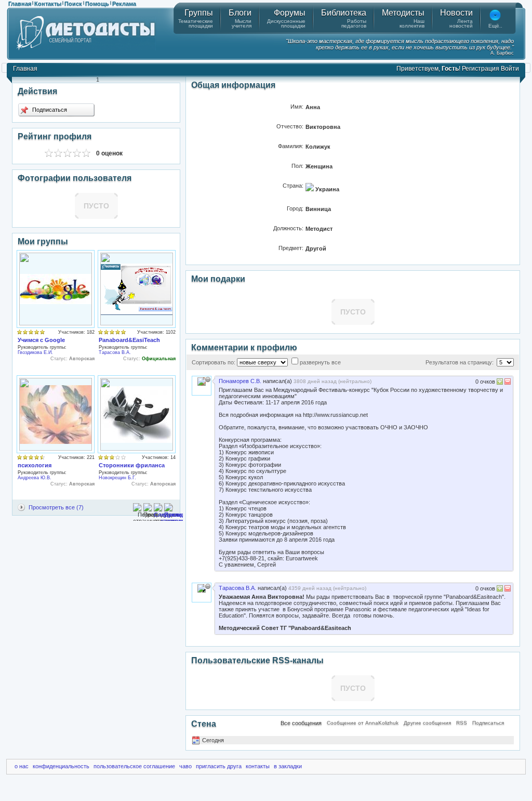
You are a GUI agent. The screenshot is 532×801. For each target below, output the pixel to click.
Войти (510, 68)
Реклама (124, 4)
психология (34, 465)
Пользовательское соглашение (134, 766)
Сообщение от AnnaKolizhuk (362, 723)
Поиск (73, 4)
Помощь (97, 4)
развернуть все (320, 362)
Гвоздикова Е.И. (35, 352)
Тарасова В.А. (115, 352)
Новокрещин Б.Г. (117, 477)
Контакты (47, 4)
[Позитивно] (500, 383)
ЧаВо (185, 766)
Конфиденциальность (61, 766)
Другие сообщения (427, 723)
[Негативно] (507, 383)
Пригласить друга (219, 766)
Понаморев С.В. (240, 381)
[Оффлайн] (208, 379)
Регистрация (480, 68)
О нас (22, 766)
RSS (461, 723)
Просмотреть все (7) (56, 507)
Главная (19, 4)
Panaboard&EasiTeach (129, 340)
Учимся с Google (41, 340)
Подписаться (49, 110)
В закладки (288, 766)
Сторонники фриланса (132, 465)
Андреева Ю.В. (34, 477)
